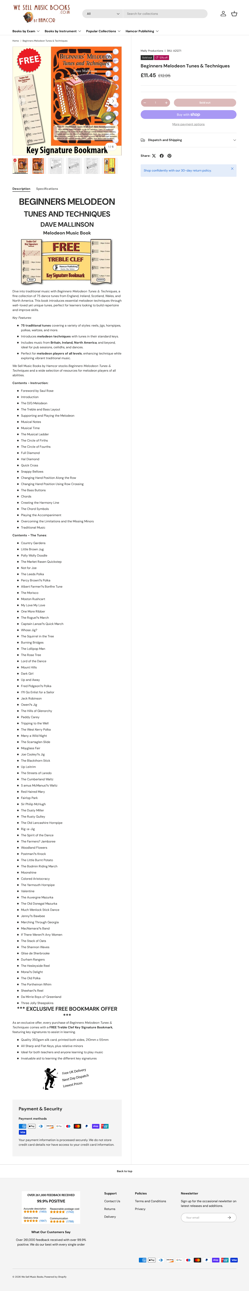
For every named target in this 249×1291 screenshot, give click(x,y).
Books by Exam (23, 31)
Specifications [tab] (47, 189)
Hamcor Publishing (140, 31)
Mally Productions (152, 50)
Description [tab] (21, 189)
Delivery (110, 1217)
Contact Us (112, 1201)
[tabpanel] (67, 643)
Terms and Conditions (150, 1201)
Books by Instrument (61, 31)
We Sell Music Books (32, 1276)
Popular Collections (101, 31)
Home (15, 40)
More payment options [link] (188, 124)
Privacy (140, 1209)
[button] (234, 13)
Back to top (124, 1171)
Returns (109, 1209)
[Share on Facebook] (162, 156)
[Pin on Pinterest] (169, 156)
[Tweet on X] (154, 156)
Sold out (204, 102)
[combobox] (145, 13)
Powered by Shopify (55, 1276)
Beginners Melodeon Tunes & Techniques (45, 40)
